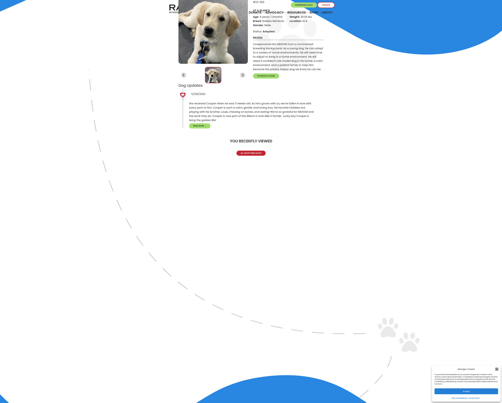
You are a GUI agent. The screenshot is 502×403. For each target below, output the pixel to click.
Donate (326, 5)
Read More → (199, 125)
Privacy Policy (474, 398)
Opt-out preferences (460, 398)
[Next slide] (242, 75)
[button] (496, 369)
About (327, 12)
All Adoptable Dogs (251, 153)
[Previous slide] (183, 75)
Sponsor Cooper (266, 76)
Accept (466, 391)
